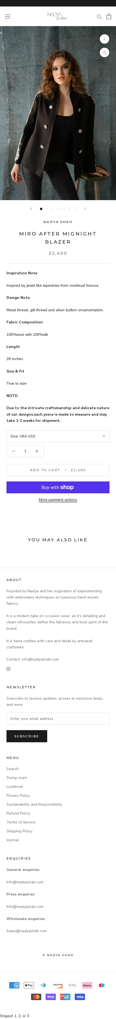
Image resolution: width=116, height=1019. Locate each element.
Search (12, 768)
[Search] (99, 16)
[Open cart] (109, 16)
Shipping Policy (19, 831)
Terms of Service (21, 822)
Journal (12, 840)
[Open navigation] (7, 16)
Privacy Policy (18, 795)
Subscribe (26, 736)
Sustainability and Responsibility (34, 804)
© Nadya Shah (58, 955)
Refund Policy (18, 813)
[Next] (85, 208)
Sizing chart (16, 777)
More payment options (58, 499)
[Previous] (31, 208)
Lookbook (14, 786)
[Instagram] (8, 668)
